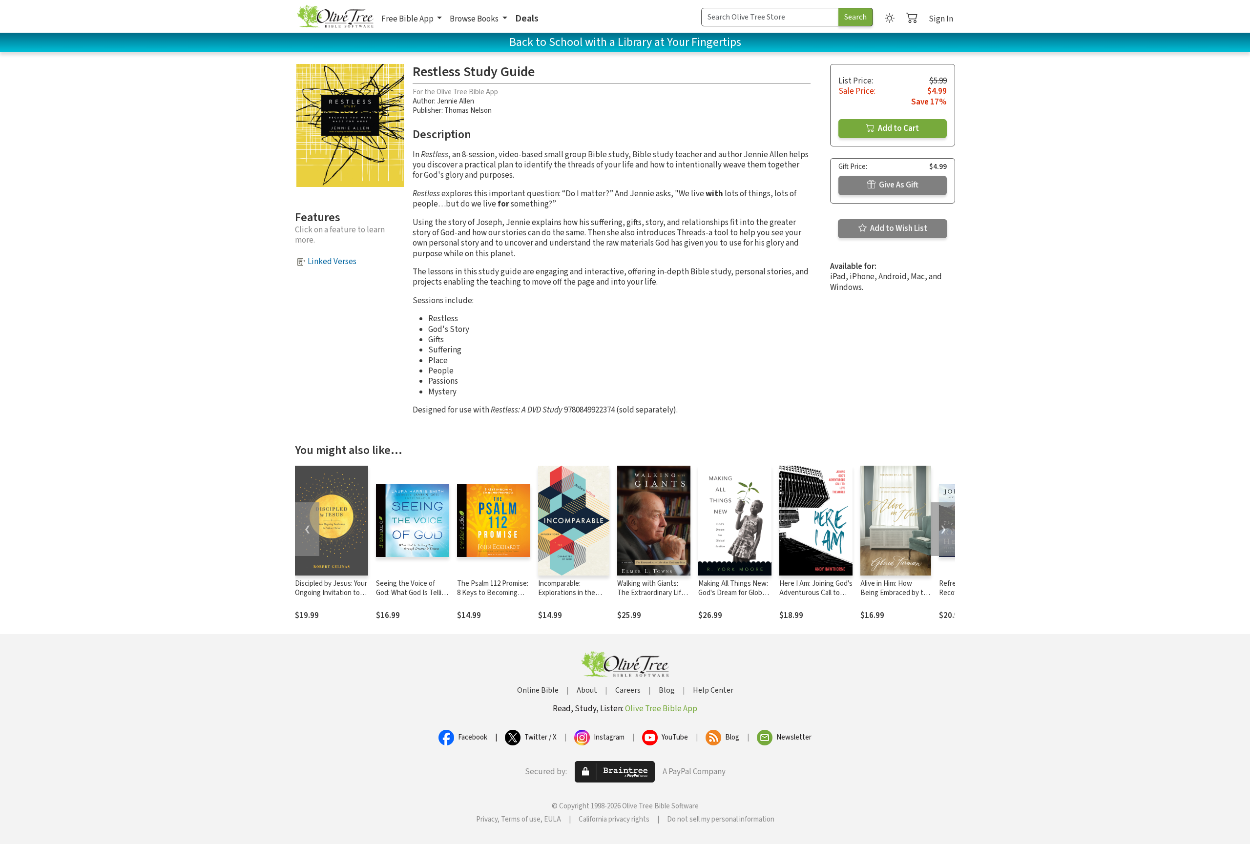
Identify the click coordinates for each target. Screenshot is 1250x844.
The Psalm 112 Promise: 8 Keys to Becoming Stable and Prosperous (492, 592)
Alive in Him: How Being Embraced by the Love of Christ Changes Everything (895, 597)
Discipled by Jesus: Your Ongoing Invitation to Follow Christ (331, 592)
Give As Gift (897, 185)
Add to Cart (897, 128)
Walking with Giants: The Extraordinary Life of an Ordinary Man (651, 592)
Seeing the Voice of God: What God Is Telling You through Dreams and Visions (412, 597)
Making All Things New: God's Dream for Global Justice (733, 592)
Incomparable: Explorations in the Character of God (566, 592)
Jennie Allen (455, 101)
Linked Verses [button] (332, 262)
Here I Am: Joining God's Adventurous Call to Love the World (816, 592)
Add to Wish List (898, 228)
